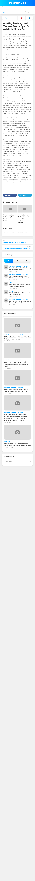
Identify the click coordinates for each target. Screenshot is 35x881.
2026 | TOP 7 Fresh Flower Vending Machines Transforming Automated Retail (16, 364)
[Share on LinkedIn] (29, 18)
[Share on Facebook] (14, 18)
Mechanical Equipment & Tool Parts (18, 266)
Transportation (13, 291)
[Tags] (26, 261)
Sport (3, 12)
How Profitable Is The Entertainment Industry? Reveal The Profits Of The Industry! (24, 218)
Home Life (7, 441)
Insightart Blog (17, 2)
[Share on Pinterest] (21, 18)
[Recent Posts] (8, 261)
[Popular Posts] (17, 261)
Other (10, 282)
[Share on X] (6, 18)
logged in (13, 232)
